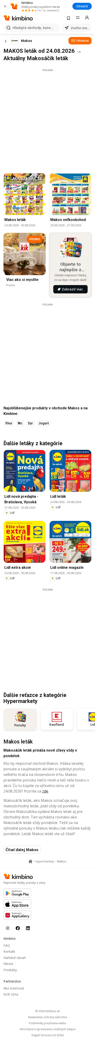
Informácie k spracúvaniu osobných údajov (48, 1029)
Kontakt (9, 951)
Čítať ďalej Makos (22, 849)
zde (45, 791)
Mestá (8, 963)
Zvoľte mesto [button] (80, 28)
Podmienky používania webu (47, 1023)
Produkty (10, 970)
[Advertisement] (47, 119)
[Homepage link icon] (30, 861)
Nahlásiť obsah (14, 957)
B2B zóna (10, 994)
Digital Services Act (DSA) (48, 1035)
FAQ (6, 945)
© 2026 (47, 1011)
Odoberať (82, 41)
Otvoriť (82, 6)
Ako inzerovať (13, 988)
